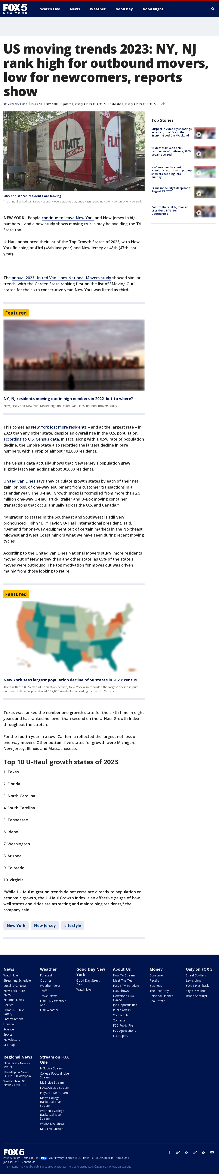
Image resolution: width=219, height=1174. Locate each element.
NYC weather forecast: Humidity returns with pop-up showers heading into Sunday (171, 172)
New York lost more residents (59, 427)
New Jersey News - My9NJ (16, 1065)
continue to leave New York (68, 217)
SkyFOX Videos (196, 991)
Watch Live (11, 975)
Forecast (46, 975)
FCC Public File (123, 1025)
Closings (46, 980)
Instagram (178, 1152)
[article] (74, 355)
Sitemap (9, 1045)
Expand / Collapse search (213, 9)
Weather (48, 969)
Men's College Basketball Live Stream (50, 1102)
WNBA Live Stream (53, 1124)
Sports (7, 1034)
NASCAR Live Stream (54, 1088)
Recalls (154, 980)
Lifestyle (72, 925)
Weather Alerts (50, 986)
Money (156, 969)
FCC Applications (124, 1031)
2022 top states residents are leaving (32, 196)
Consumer (156, 975)
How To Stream (124, 975)
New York (52, 104)
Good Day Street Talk (88, 982)
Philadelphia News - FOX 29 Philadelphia (17, 1074)
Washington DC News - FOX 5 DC (15, 1083)
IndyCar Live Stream (54, 1093)
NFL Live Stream (51, 1068)
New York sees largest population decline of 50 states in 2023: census (70, 679)
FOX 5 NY (36, 104)
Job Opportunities (125, 1005)
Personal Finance (161, 996)
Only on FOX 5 (199, 969)
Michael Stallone (17, 104)
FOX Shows (121, 991)
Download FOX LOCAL (123, 998)
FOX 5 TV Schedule (126, 986)
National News (13, 1000)
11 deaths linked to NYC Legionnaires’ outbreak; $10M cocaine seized (171, 151)
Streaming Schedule (17, 980)
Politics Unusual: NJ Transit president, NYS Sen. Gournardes (169, 210)
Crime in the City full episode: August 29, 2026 (171, 189)
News (8, 969)
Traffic (44, 991)
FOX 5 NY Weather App (53, 1003)
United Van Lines (19, 481)
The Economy (159, 991)
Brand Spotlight (196, 996)
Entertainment (13, 1019)
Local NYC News (15, 986)
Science (8, 1029)
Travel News (48, 996)
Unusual (9, 1024)
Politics (8, 1005)
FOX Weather (49, 1010)
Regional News (17, 1057)
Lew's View (193, 980)
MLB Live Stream (52, 1082)
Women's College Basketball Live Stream (52, 1114)
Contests (119, 1020)
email (212, 1152)
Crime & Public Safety (13, 1012)
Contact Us (120, 1015)
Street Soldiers (196, 975)
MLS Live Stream (52, 1129)
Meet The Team (124, 980)
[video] (205, 133)
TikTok (186, 1152)
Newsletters (11, 1040)
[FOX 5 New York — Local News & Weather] (17, 9)
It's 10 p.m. (120, 1036)
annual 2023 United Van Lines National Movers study (61, 277)
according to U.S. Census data (31, 439)
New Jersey (45, 925)
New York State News (14, 993)
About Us (122, 969)
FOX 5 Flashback (197, 986)
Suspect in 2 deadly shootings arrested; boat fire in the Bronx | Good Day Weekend (171, 132)
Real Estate (157, 1001)
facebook (169, 1152)
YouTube (195, 1152)
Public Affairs (122, 1010)
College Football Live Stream (54, 1075)
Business (155, 986)
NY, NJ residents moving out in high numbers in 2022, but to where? (68, 398)
